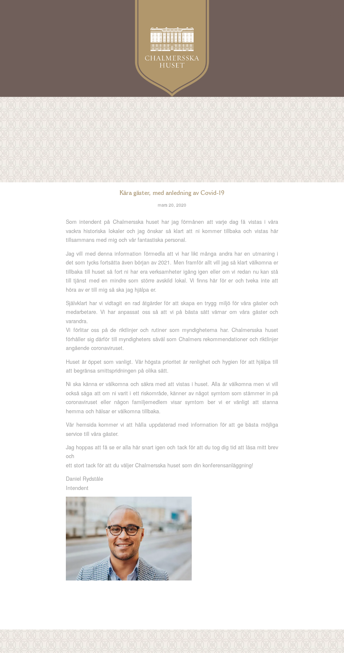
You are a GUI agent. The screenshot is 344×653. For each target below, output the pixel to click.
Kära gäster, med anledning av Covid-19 (172, 193)
